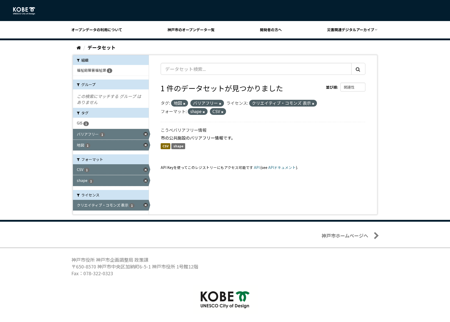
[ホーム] (79, 47)
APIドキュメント (282, 167)
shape (178, 146)
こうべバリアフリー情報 (184, 130)
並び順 (331, 87)
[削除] (184, 103)
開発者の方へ (271, 29)
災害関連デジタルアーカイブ (350, 29)
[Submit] (358, 69)
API (257, 167)
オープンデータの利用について (96, 29)
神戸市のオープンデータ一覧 (191, 29)
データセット (102, 47)
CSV (165, 146)
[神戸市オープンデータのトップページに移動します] (27, 11)
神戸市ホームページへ (345, 235)
